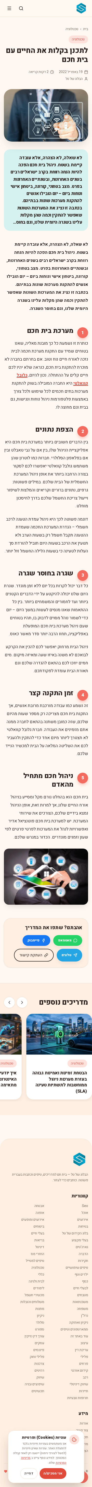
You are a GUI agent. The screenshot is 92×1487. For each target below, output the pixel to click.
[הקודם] (22, 1002)
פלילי (84, 1356)
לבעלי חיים (80, 1288)
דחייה (28, 1473)
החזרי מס (37, 1253)
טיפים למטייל (35, 1260)
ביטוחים (39, 1226)
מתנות (39, 1308)
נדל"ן (84, 1315)
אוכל (84, 1212)
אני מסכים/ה (52, 1473)
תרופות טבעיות (77, 1398)
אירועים (82, 1219)
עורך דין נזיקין (34, 1336)
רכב (85, 1377)
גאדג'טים (82, 1247)
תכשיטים (38, 1391)
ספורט (39, 1329)
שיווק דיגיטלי (79, 1384)
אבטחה (39, 1205)
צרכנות (39, 1363)
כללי (41, 1274)
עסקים (39, 1343)
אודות (84, 1423)
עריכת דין (81, 1350)
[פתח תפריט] (9, 8)
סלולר (40, 1322)
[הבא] (9, 1002)
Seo (85, 1205)
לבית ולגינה (36, 1281)
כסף (85, 1281)
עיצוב (84, 1343)
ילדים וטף (81, 1274)
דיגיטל (39, 1247)
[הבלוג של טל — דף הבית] (81, 8)
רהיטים (39, 1370)
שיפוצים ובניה (34, 1384)
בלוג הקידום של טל (75, 1233)
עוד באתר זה (79, 1336)
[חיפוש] (21, 8)
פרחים (83, 1363)
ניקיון (40, 1315)
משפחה (82, 1308)
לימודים (38, 1288)
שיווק (40, 1377)
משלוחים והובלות (32, 1301)
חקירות (83, 1260)
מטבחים (82, 1295)
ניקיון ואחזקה (78, 1322)
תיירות (83, 1391)
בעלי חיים (37, 1233)
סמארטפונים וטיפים (74, 1329)
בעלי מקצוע (80, 1240)
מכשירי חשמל (34, 1295)
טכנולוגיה (72, 29)
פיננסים (38, 1350)
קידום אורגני (79, 1370)
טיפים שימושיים (77, 1267)
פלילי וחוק (37, 1356)
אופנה (40, 1212)
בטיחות (83, 1226)
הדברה (83, 1253)
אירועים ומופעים (32, 1219)
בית (85, 29)
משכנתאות (80, 1301)
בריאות (39, 1240)
